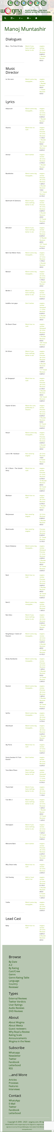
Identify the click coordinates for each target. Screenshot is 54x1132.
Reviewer (14, 987)
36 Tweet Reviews (43, 595)
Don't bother (29, 155)
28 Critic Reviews (42, 385)
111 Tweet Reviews (43, 193)
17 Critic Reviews (42, 779)
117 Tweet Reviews (43, 371)
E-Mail (12, 1103)
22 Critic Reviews (42, 114)
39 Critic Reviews (42, 413)
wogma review (42, 47)
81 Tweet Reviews (43, 425)
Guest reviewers (17, 1028)
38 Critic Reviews (42, 693)
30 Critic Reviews (42, 160)
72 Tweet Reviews (43, 220)
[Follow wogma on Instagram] (30, 3)
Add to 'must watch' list (29, 878)
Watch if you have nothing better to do (29, 48)
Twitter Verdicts (17, 1001)
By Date (13, 961)
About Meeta (16, 1025)
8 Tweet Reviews (42, 461)
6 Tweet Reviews (42, 895)
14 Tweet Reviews (43, 651)
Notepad (43, 307)
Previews (13, 1083)
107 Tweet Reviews (43, 245)
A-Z (10, 965)
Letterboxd (15, 1065)
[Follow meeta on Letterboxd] (37, 3)
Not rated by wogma (29, 455)
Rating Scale (15, 1035)
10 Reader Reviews (43, 482)
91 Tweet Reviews (43, 538)
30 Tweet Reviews (43, 705)
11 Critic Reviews (42, 310)
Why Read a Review (19, 1031)
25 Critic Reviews (42, 277)
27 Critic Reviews (42, 233)
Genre (12, 974)
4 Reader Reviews (43, 419)
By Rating (14, 968)
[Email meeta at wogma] (44, 3)
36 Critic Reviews (42, 358)
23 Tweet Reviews (43, 567)
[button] (5, 18)
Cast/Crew (14, 971)
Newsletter (15, 1055)
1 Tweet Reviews (42, 90)
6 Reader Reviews (43, 365)
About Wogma (16, 1022)
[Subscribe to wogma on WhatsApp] (10, 3)
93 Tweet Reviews (43, 488)
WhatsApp (14, 1100)
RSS (11, 1068)
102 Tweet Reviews (43, 147)
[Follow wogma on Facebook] (17, 3)
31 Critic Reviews (42, 555)
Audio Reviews (16, 1008)
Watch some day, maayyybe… (31, 80)
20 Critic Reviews (42, 455)
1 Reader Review (43, 57)
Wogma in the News (19, 1041)
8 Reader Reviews (43, 937)
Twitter (12, 1058)
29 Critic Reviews (42, 607)
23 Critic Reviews (42, 296)
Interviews (14, 1089)
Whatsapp (14, 1052)
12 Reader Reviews (43, 239)
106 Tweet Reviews (43, 398)
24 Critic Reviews (42, 532)
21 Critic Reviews (42, 51)
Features (13, 1086)
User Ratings (16, 1004)
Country (13, 984)
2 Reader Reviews (43, 187)
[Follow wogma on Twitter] (24, 3)
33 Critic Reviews (42, 135)
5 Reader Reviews (43, 214)
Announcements (18, 1038)
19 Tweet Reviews (43, 817)
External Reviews (18, 998)
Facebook (14, 1062)
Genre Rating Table (19, 977)
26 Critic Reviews (42, 851)
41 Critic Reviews (42, 475)
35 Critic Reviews (42, 208)
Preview (42, 132)
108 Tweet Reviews (43, 344)
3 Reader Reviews (43, 392)
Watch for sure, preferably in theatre (30, 407)
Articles (13, 1079)
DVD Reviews (16, 1011)
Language (14, 980)
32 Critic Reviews (42, 331)
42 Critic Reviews (42, 440)
